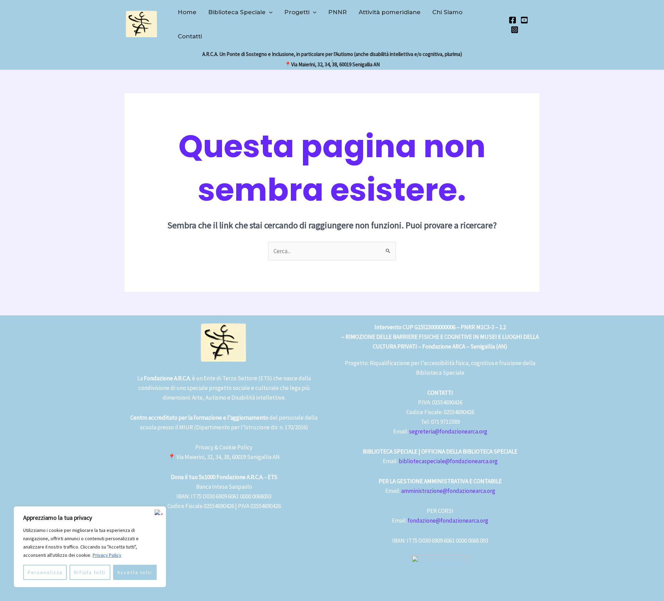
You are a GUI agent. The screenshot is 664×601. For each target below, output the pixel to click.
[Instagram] (514, 30)
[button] (269, 12)
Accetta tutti (134, 572)
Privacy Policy (107, 555)
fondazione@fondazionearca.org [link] (448, 520)
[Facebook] (512, 20)
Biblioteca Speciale (237, 12)
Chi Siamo (447, 12)
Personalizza (45, 572)
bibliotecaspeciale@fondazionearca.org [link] (448, 461)
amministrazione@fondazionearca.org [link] (448, 491)
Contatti (190, 36)
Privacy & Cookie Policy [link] (223, 447)
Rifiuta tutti (90, 572)
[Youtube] (524, 20)
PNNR (337, 12)
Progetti (297, 12)
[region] (90, 546)
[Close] (159, 512)
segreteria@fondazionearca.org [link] (448, 431)
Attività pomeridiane (390, 12)
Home (187, 12)
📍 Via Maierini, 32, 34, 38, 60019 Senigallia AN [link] (224, 457)
